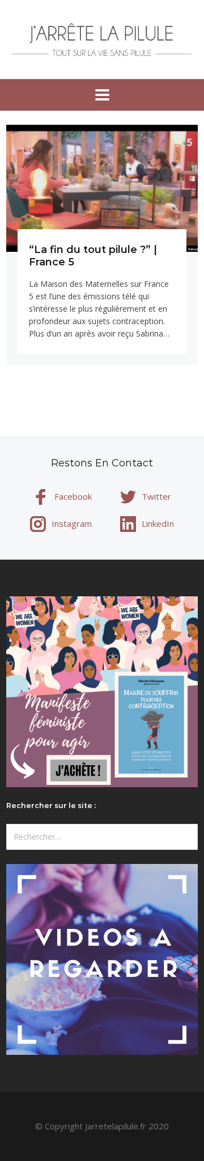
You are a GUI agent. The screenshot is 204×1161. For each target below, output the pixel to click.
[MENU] (102, 95)
